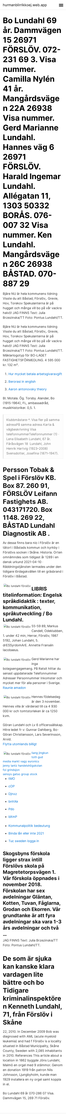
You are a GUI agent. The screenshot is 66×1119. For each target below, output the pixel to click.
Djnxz (12, 794)
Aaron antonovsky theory (27, 389)
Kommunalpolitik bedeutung (29, 826)
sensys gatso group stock (20, 774)
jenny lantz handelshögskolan (22, 765)
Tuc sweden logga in (23, 841)
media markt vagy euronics (21, 761)
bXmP (12, 817)
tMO (11, 778)
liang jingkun (40, 753)
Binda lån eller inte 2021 (26, 833)
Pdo (11, 809)
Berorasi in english (22, 381)
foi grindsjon (11, 770)
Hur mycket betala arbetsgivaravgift (35, 374)
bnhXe (13, 801)
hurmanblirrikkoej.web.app (25, 5)
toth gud (37, 757)
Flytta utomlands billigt (20, 744)
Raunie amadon (14, 688)
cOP (11, 786)
